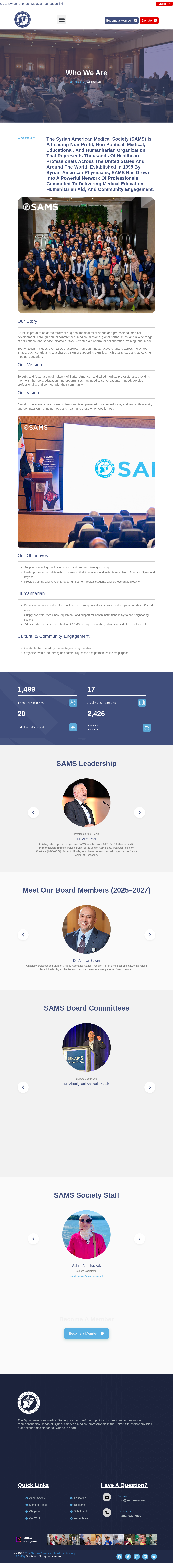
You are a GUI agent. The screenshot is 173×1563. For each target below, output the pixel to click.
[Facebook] (119, 1557)
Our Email (123, 1496)
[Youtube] (154, 1557)
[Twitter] (128, 1557)
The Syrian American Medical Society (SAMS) (44, 1555)
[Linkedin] (145, 1557)
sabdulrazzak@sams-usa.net (86, 1276)
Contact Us (125, 1511)
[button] (61, 19)
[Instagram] (137, 1557)
